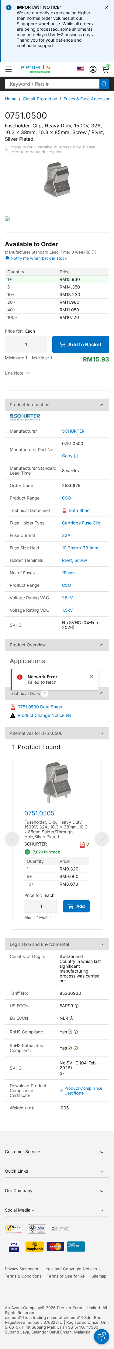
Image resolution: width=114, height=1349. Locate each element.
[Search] (104, 84)
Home (10, 98)
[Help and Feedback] (101, 1336)
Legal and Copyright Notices (70, 1268)
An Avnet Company (23, 1307)
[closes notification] (106, 7)
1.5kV (67, 597)
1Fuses (68, 572)
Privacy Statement (21, 1268)
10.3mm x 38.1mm (80, 547)
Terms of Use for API (66, 1276)
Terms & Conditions (23, 1276)
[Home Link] (47, 69)
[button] (8, 69)
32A (66, 535)
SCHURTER (73, 431)
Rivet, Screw (74, 560)
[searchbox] (52, 84)
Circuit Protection (40, 98)
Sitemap (99, 1276)
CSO (66, 498)
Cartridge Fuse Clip (81, 522)
